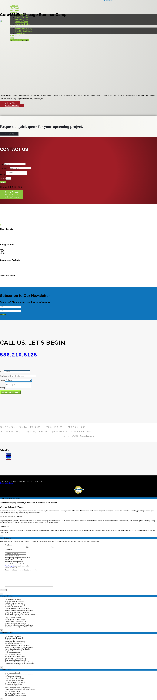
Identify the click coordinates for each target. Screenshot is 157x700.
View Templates (10, 566)
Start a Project (19, 40)
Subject (2, 380)
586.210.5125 (18, 355)
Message (2, 174)
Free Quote (9, 134)
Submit (3, 182)
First (27, 547)
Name (2, 164)
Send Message (10, 392)
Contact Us (15, 35)
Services (13, 12)
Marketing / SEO (22, 19)
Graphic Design (21, 17)
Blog (12, 38)
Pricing (13, 26)
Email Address (4, 168)
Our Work (14, 8)
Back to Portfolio (12, 105)
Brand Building (21, 22)
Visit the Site (10, 103)
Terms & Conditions (6, 483)
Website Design (21, 15)
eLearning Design (22, 24)
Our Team (14, 10)
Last (52, 547)
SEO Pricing (20, 33)
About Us (14, 6)
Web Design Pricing (23, 29)
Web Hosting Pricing (24, 31)
